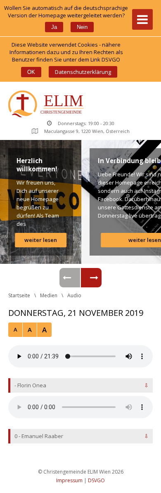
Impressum (69, 480)
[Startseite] (47, 104)
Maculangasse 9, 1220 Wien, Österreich (87, 131)
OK (31, 72)
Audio (74, 295)
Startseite (19, 295)
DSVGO (96, 480)
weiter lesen (40, 240)
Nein (82, 27)
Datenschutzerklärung (83, 72)
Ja (54, 27)
